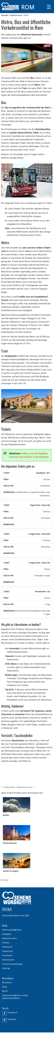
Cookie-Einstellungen (12, 964)
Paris (4, 987)
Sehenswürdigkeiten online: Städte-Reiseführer (15, 997)
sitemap (6, 968)
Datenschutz (8, 959)
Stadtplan (6, 934)
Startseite (4, 15)
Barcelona (7, 982)
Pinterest (12, 1019)
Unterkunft (7, 947)
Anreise (6, 942)
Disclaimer (7, 955)
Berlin (5, 991)
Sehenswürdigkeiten (11, 930)
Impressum (7, 951)
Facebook (12, 1012)
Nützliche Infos (16, 15)
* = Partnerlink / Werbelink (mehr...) (18, 787)
